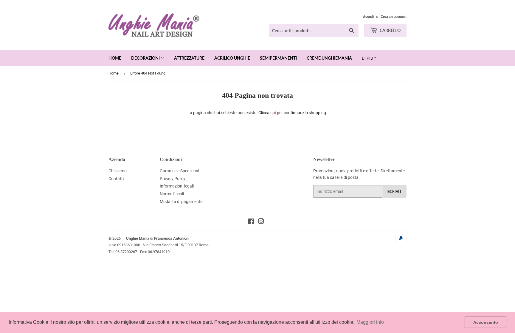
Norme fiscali (172, 193)
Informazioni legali (177, 186)
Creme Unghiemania (329, 58)
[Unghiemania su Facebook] (251, 222)
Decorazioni (146, 58)
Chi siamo (117, 170)
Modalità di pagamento (181, 201)
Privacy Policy (172, 178)
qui (273, 112)
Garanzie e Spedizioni (179, 170)
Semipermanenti (278, 58)
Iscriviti (395, 191)
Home (114, 58)
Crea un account (394, 17)
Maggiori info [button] (370, 322)
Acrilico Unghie (232, 58)
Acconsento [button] (485, 322)
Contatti (116, 178)
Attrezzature (189, 58)
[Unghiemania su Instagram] (261, 222)
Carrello (390, 30)
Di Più (367, 58)
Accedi (368, 17)
